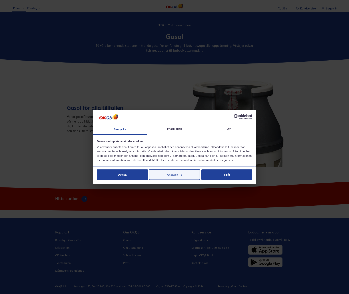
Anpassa (172, 174)
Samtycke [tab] (120, 129)
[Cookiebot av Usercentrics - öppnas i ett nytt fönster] (236, 116)
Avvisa (122, 174)
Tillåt (227, 174)
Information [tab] (174, 128)
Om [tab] (229, 128)
